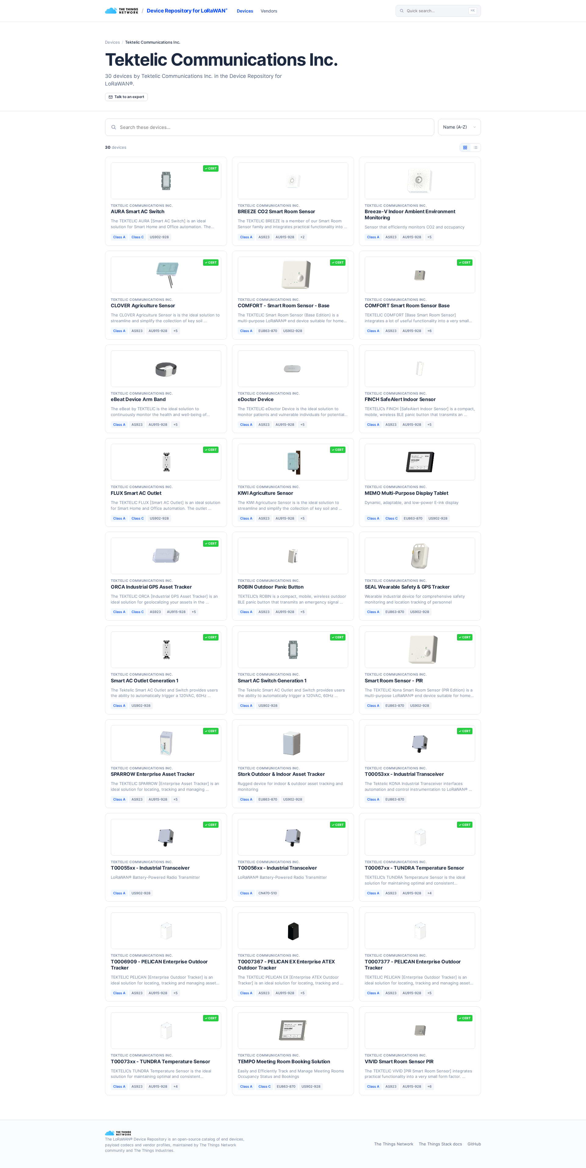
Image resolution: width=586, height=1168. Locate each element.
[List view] (475, 147)
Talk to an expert (129, 96)
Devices (245, 10)
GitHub (474, 1143)
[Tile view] (465, 147)
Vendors (269, 10)
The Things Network (393, 1143)
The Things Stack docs (440, 1143)
